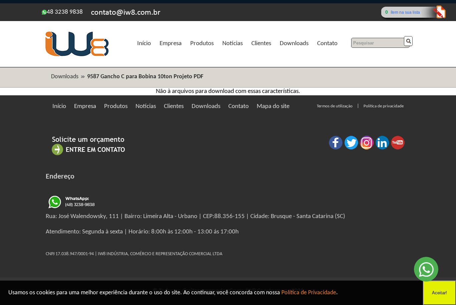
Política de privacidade (384, 106)
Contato (327, 43)
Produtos (202, 43)
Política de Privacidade (308, 293)
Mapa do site (273, 106)
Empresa (171, 43)
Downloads (294, 43)
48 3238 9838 (65, 12)
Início (144, 43)
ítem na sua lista (405, 12)
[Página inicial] (76, 55)
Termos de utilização (335, 106)
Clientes (261, 43)
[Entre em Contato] (88, 155)
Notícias (232, 43)
